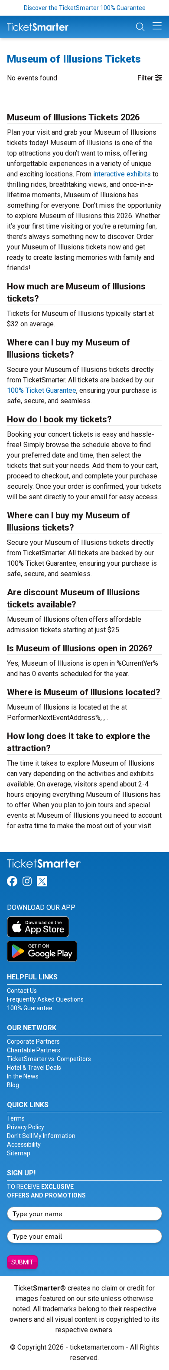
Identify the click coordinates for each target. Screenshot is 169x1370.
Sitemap (18, 1153)
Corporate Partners (33, 1041)
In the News (23, 1076)
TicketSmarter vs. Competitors (49, 1058)
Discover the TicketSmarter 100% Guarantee (85, 7)
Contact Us (22, 990)
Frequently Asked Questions (45, 999)
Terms (16, 1118)
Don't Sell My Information (41, 1135)
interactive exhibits (122, 174)
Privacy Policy (25, 1127)
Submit (22, 1262)
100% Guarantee (29, 1008)
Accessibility (24, 1144)
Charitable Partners (33, 1050)
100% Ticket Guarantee (41, 390)
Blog (13, 1084)
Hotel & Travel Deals (34, 1067)
